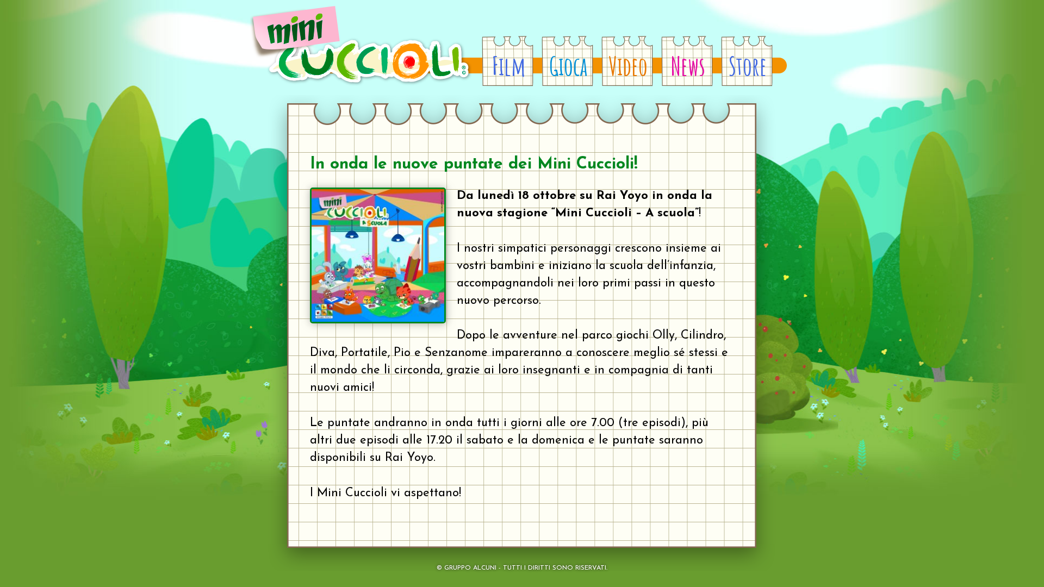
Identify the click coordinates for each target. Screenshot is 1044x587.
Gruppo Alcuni (470, 568)
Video (628, 65)
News (687, 65)
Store (748, 65)
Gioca (568, 65)
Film (509, 65)
